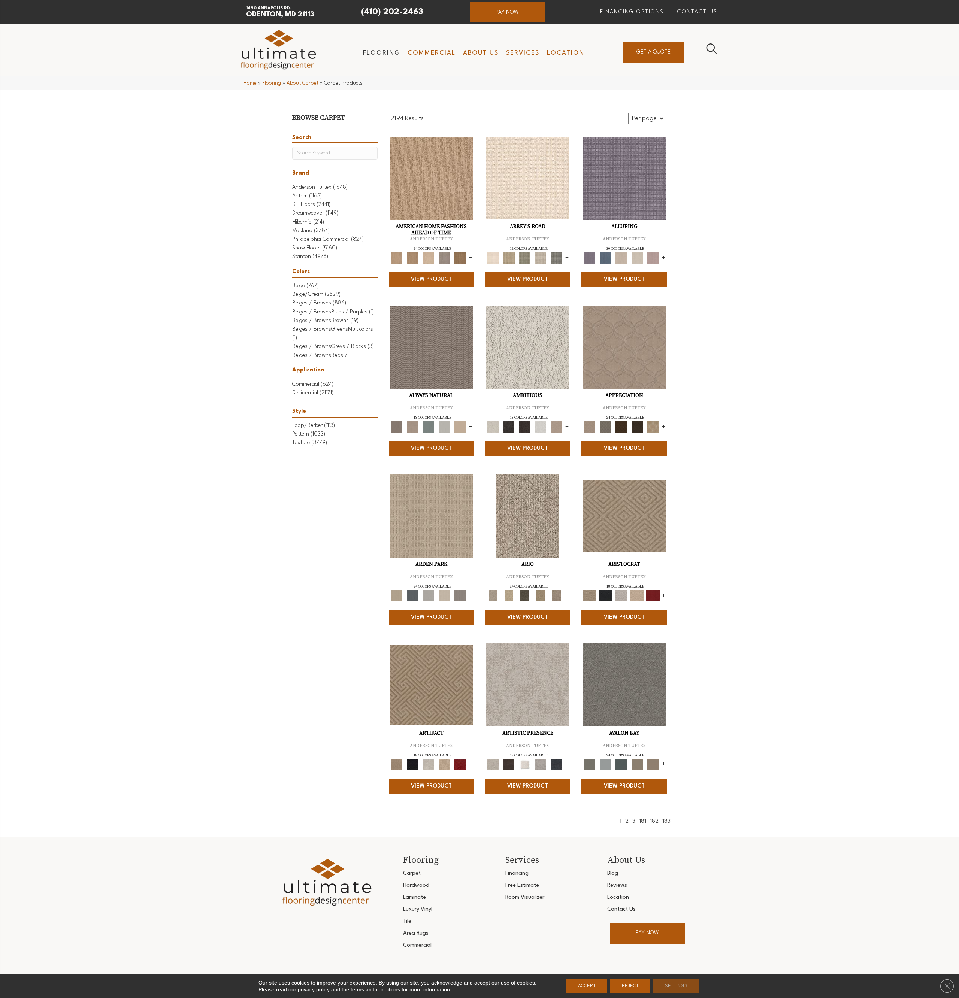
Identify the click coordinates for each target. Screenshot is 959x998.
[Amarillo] (624, 347)
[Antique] (508, 596)
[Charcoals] (508, 427)
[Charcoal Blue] (621, 764)
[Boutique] (460, 427)
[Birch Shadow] (444, 258)
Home (250, 83)
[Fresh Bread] (556, 427)
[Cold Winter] (540, 764)
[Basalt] (621, 258)
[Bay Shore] (540, 596)
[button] (507, 12)
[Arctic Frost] (605, 427)
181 (642, 821)
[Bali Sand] (412, 258)
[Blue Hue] (412, 596)
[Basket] (412, 427)
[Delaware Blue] (556, 258)
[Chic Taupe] (540, 258)
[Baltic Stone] (527, 685)
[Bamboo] (508, 258)
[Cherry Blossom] (653, 596)
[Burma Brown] (508, 764)
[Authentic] (431, 516)
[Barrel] (431, 347)
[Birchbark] (637, 258)
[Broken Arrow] (556, 596)
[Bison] (621, 427)
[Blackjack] (605, 596)
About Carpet (302, 83)
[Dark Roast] (525, 427)
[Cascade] (621, 596)
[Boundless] (525, 258)
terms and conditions (375, 989)
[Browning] (637, 427)
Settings (676, 985)
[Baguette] (431, 178)
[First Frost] (540, 427)
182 (654, 821)
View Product (431, 279)
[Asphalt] (624, 685)
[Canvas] (527, 347)
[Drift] (444, 596)
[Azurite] (605, 258)
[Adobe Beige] (527, 516)
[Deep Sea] (556, 764)
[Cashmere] (637, 596)
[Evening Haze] (460, 596)
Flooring (271, 83)
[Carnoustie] (653, 427)
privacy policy (314, 989)
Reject (630, 985)
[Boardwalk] (460, 258)
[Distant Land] (653, 764)
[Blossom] (653, 258)
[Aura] (527, 178)
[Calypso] (605, 764)
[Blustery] (444, 427)
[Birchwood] (624, 516)
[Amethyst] (624, 178)
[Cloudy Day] (428, 596)
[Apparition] (525, 596)
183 (666, 821)
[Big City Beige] (428, 258)
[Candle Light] (525, 764)
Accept (587, 985)
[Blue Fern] (428, 427)
